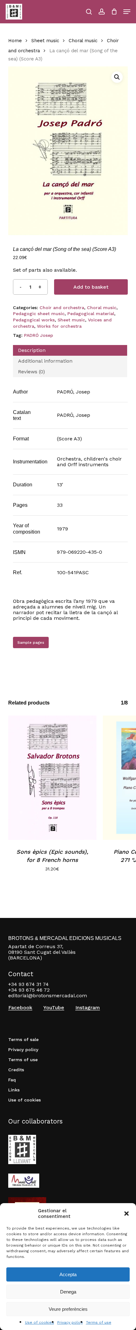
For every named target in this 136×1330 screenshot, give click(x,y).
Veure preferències (68, 1309)
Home (15, 40)
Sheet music (45, 40)
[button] (126, 1213)
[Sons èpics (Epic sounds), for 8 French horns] (52, 778)
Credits (16, 1069)
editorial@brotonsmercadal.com (47, 996)
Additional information (45, 361)
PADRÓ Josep (38, 335)
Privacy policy (70, 1322)
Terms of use (98, 1322)
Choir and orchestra (62, 307)
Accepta (68, 1274)
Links (14, 1089)
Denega (68, 1291)
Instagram (87, 1007)
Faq (12, 1079)
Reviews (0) (31, 372)
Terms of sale (23, 1039)
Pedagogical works (34, 319)
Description (32, 350)
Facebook (20, 1007)
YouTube (53, 1007)
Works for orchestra (59, 326)
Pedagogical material (90, 313)
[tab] (70, 350)
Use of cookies (39, 1322)
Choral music (83, 40)
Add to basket (90, 287)
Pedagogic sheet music (39, 313)
